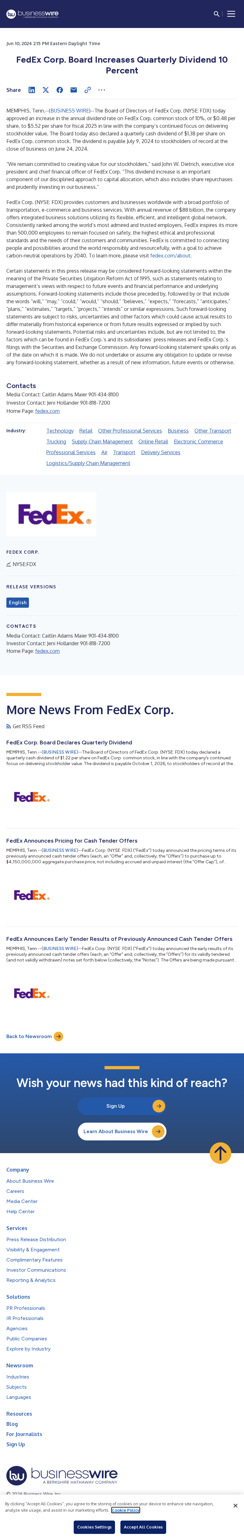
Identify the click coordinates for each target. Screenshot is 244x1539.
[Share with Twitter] (46, 90)
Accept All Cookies (143, 1526)
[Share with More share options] (102, 90)
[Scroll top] (220, 1153)
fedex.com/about (170, 255)
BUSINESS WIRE (70, 110)
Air (104, 452)
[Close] (235, 1505)
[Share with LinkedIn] (32, 90)
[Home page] (32, 14)
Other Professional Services (130, 431)
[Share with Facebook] (60, 90)
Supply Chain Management (102, 441)
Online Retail (153, 441)
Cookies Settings (94, 1526)
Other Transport (212, 431)
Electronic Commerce (198, 441)
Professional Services (71, 452)
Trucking (56, 441)
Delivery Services (160, 452)
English (17, 602)
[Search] (217, 14)
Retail (85, 431)
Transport (124, 452)
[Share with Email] (74, 90)
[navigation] (231, 14)
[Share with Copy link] (88, 90)
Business (178, 431)
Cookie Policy (125, 1510)
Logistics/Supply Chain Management (88, 463)
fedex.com (47, 411)
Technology (60, 431)
